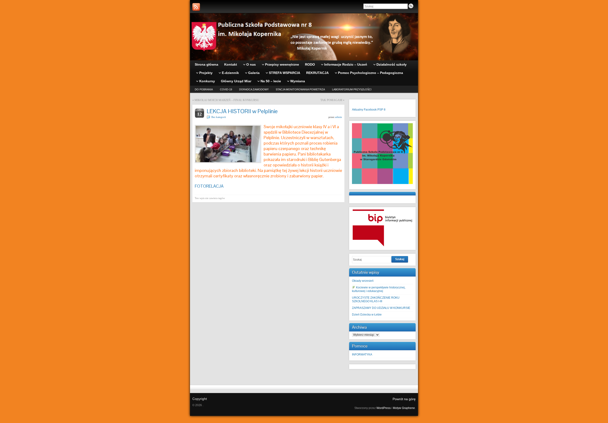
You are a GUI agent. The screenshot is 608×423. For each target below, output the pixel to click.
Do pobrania (204, 89)
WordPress (383, 408)
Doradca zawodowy (254, 89)
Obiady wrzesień (363, 280)
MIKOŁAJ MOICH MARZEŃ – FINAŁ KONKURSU (227, 100)
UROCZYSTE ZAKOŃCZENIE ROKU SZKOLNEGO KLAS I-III (375, 299)
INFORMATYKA (362, 354)
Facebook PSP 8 (374, 109)
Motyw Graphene (404, 408)
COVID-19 (226, 89)
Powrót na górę (404, 399)
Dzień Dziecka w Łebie (367, 314)
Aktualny (357, 109)
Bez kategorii (218, 117)
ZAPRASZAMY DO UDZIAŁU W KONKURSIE (381, 308)
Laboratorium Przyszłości (351, 89)
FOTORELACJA (209, 186)
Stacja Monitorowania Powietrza (300, 89)
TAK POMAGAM (331, 100)
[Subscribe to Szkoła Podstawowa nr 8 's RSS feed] (196, 7)
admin (338, 117)
